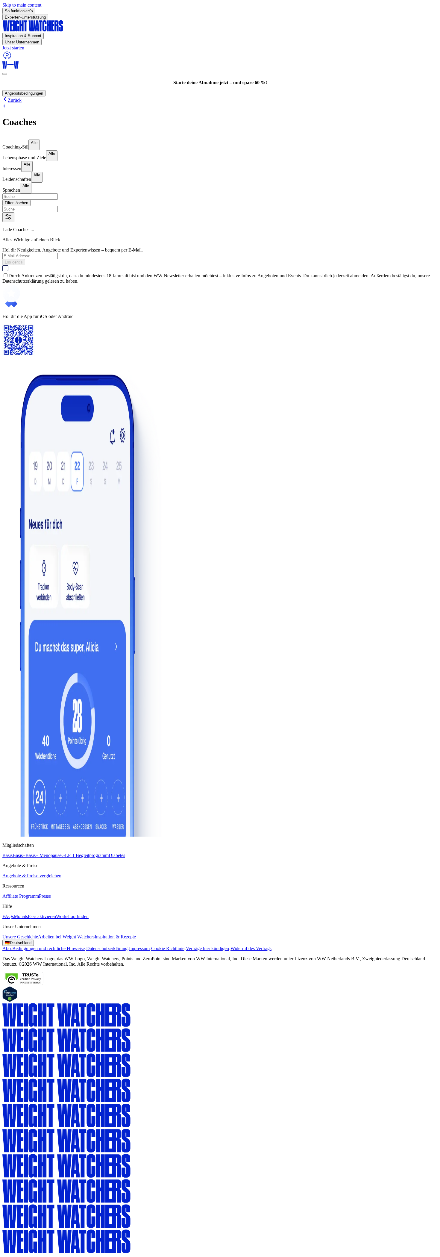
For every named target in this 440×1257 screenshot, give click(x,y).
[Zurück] (220, 106)
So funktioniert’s (19, 11)
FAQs (8, 916)
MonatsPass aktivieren (35, 916)
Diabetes (117, 855)
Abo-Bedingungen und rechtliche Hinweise (43, 948)
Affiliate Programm (20, 896)
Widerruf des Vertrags (250, 948)
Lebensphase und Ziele (24, 157)
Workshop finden (72, 916)
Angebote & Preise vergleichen (31, 875)
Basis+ (19, 855)
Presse (45, 896)
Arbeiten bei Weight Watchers (66, 936)
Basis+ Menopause (43, 855)
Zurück (15, 100)
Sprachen (11, 190)
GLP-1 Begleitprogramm (85, 855)
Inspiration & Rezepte (115, 936)
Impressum (139, 948)
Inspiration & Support (23, 36)
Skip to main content (21, 4)
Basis (7, 855)
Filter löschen (16, 203)
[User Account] (7, 58)
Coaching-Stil (15, 146)
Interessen (11, 168)
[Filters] (8, 217)
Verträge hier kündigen (207, 948)
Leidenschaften (16, 179)
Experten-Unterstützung (25, 17)
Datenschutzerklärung (107, 948)
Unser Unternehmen (22, 42)
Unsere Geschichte (20, 936)
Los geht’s (14, 262)
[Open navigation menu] (4, 74)
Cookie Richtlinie (167, 948)
